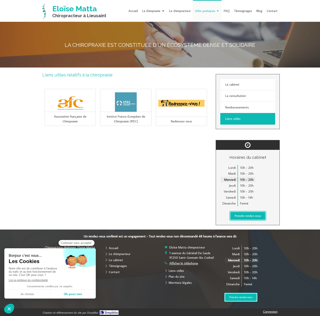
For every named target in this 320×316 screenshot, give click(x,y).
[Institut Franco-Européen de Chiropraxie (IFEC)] (126, 103)
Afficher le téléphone (183, 263)
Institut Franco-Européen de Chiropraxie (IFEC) (126, 118)
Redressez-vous (181, 121)
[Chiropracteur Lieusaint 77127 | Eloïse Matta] (44, 11)
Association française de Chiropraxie (70, 118)
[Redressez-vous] (181, 103)
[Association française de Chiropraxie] (70, 103)
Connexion (270, 311)
